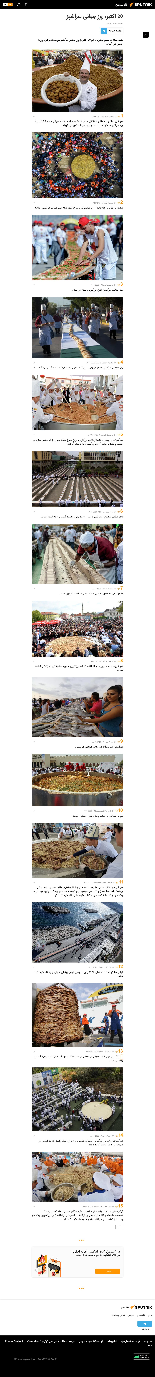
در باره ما (148, 1341)
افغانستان (141, 1315)
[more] (34, 116)
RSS (150, 1346)
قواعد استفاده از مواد (130, 1341)
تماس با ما (112, 1341)
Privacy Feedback (14, 1341)
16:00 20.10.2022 (114, 24)
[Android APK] (141, 1357)
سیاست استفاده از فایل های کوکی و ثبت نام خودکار (51, 1341)
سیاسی (131, 1315)
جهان (150, 1315)
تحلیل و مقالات (118, 1315)
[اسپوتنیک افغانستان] (141, 7)
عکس (119, 1227)
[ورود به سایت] (26, 5)
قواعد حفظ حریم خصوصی (91, 1341)
